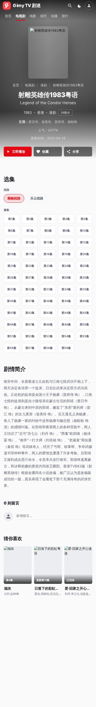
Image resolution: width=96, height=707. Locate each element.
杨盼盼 (72, 122)
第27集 (29, 277)
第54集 (66, 336)
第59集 (66, 348)
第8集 (48, 230)
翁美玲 (46, 122)
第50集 (84, 324)
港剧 (44, 85)
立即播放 (18, 151)
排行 (65, 16)
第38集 (48, 301)
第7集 (30, 230)
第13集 (48, 242)
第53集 (48, 336)
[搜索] (70, 5)
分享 (75, 151)
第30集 (84, 277)
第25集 (84, 266)
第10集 (84, 230)
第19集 (66, 254)
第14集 (66, 242)
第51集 (11, 336)
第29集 (66, 277)
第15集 (84, 242)
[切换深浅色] (79, 5)
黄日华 (33, 122)
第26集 (11, 277)
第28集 (48, 277)
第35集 (84, 289)
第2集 (30, 219)
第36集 (11, 301)
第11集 (11, 242)
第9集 (66, 230)
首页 (8, 16)
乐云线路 (36, 198)
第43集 (48, 312)
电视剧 (20, 16)
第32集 (29, 289)
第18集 (48, 254)
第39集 (66, 301)
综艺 (43, 16)
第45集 (84, 312)
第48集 (48, 324)
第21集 (11, 266)
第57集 (29, 348)
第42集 (29, 312)
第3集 (48, 219)
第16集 (11, 254)
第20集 (84, 254)
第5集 (84, 219)
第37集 (29, 301)
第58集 (48, 348)
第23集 (48, 266)
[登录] (89, 5)
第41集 (11, 312)
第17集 (30, 254)
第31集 (11, 289)
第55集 (84, 336)
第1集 (11, 219)
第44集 (66, 312)
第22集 (29, 266)
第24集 (66, 266)
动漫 (54, 16)
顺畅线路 (14, 198)
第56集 (11, 348)
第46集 (11, 324)
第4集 (66, 219)
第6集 (11, 230)
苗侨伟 (59, 122)
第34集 (66, 289)
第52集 (29, 336)
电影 (33, 16)
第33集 (48, 289)
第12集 (30, 242)
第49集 (66, 324)
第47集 (29, 324)
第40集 (84, 301)
